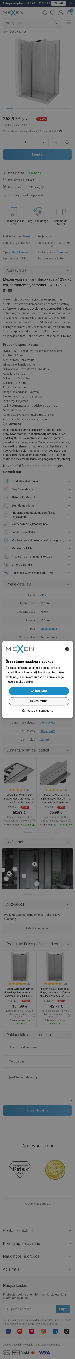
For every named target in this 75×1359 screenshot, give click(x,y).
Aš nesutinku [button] (39, 701)
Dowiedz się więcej (45, 681)
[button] (37, 710)
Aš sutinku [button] (39, 691)
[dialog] (37, 679)
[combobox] (67, 649)
